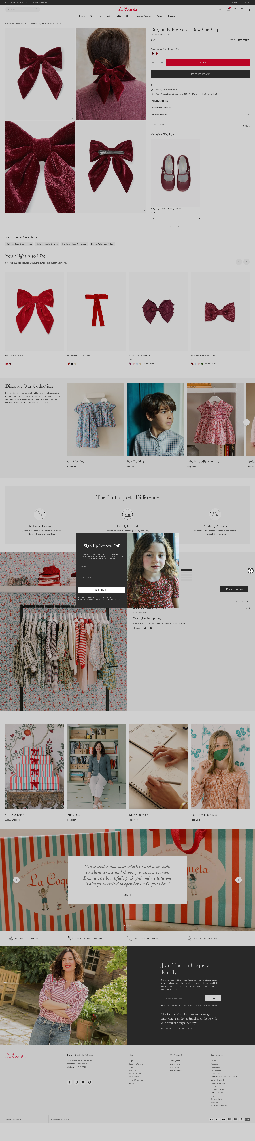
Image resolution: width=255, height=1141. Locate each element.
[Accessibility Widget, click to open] (251, 570)
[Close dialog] (176, 536)
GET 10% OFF (101, 590)
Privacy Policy (97, 599)
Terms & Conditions (105, 597)
